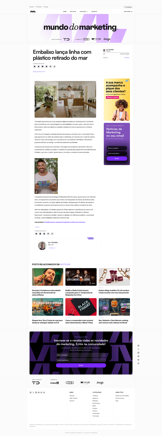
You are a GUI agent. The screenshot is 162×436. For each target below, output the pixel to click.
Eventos (32, 7)
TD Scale (45, 7)
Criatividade (96, 413)
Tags (116, 401)
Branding (95, 401)
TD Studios (39, 7)
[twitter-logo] (33, 392)
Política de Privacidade (122, 395)
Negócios (95, 398)
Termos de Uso (119, 398)
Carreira (95, 411)
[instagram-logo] (31, 392)
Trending (95, 395)
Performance (96, 403)
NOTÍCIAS (73, 11)
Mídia (94, 406)
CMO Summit (73, 398)
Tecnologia (96, 416)
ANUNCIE (94, 11)
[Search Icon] (128, 7)
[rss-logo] (41, 392)
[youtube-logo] (39, 392)
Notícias (72, 395)
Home (65, 11)
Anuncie (72, 401)
